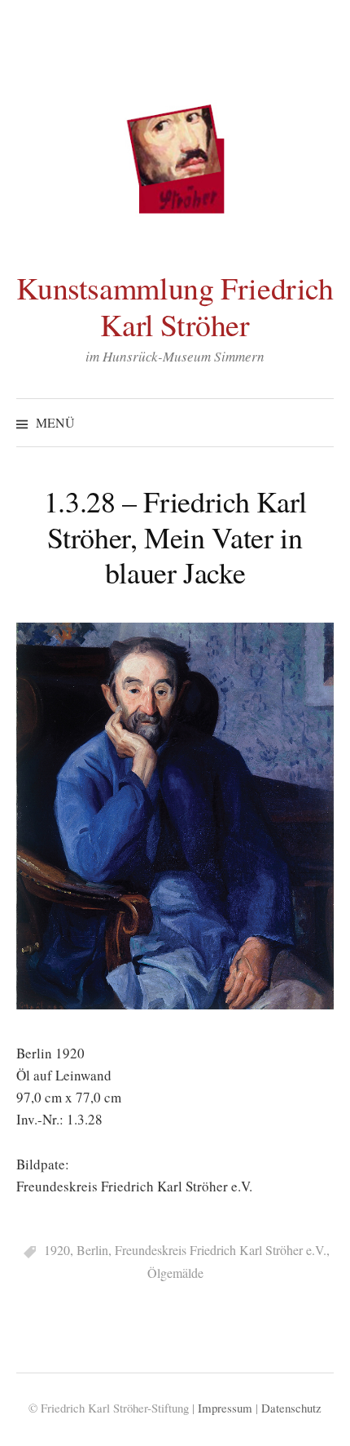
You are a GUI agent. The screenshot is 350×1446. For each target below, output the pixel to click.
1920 (57, 1249)
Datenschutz (291, 1407)
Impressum (225, 1407)
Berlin (92, 1249)
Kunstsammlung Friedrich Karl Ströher (174, 306)
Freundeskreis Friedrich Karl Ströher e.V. (220, 1249)
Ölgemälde (175, 1272)
